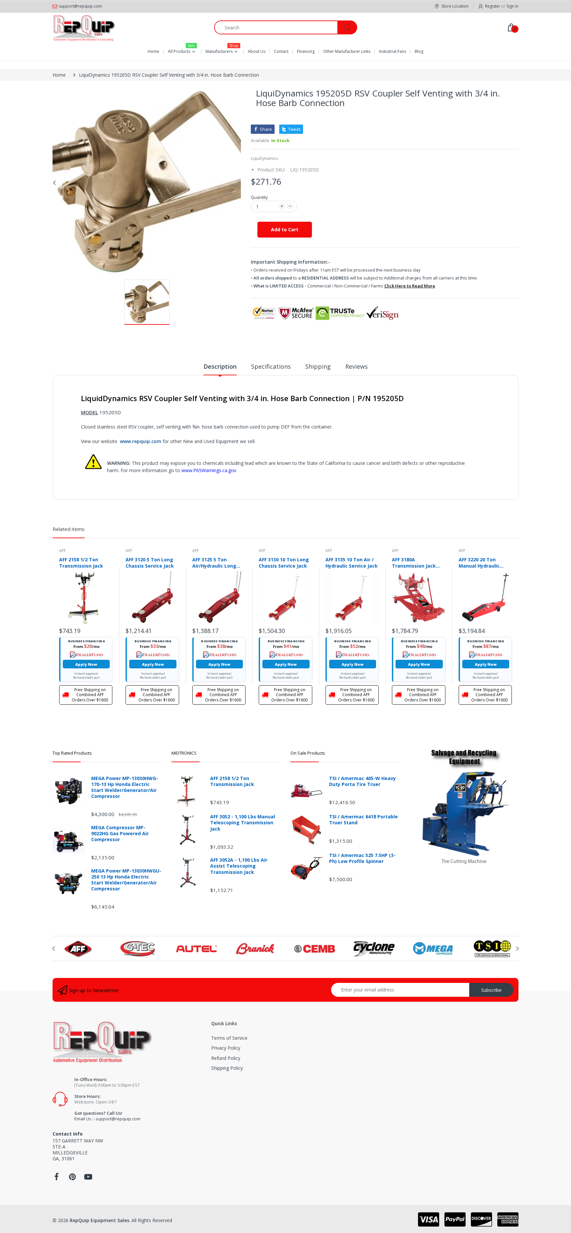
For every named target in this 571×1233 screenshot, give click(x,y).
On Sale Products (307, 753)
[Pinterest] (72, 1178)
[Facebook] (56, 1178)
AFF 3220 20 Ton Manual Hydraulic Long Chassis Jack (480, 562)
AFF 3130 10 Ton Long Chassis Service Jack (284, 562)
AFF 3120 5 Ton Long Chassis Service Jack (150, 562)
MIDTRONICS (184, 753)
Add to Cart (284, 229)
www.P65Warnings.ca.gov (208, 470)
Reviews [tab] (356, 366)
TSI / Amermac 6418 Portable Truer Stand (363, 820)
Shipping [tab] (318, 366)
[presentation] (53, 948)
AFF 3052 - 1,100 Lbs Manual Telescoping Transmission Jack (242, 823)
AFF (62, 550)
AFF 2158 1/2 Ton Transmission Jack (81, 562)
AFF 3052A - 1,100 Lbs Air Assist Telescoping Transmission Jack (238, 866)
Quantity (259, 197)
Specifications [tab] (271, 366)
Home (59, 75)
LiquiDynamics (264, 158)
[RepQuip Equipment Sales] (84, 27)
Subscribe (491, 990)
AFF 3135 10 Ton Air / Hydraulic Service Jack (351, 562)
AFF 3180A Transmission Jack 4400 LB (414, 562)
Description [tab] (220, 366)
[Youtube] (88, 1178)
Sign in (512, 6)
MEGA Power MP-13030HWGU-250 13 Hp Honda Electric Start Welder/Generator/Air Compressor (126, 880)
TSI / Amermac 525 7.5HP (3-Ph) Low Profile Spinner (362, 858)
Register (492, 6)
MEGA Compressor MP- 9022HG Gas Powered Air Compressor (120, 833)
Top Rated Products (72, 753)
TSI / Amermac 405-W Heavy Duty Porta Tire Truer (362, 781)
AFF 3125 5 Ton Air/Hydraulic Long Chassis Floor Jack (214, 562)
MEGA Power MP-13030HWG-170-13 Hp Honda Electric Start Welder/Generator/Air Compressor (124, 787)
